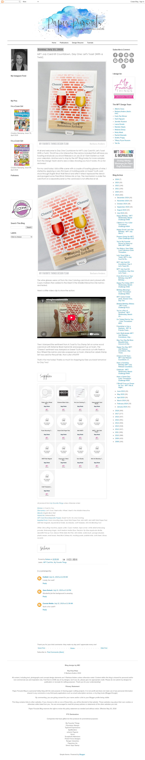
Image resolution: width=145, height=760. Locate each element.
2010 (117, 435)
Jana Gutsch (48, 590)
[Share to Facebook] (74, 559)
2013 (117, 426)
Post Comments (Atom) (55, 652)
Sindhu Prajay (120, 138)
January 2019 (122, 407)
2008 (117, 441)
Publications (64, 43)
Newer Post (41, 648)
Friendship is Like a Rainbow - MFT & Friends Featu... (124, 328)
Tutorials (90, 43)
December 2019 (123, 197)
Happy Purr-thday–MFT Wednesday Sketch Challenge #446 (125, 285)
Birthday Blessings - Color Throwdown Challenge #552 (124, 292)
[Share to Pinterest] (76, 559)
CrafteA (45, 577)
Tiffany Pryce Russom (122, 140)
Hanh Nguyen (120, 119)
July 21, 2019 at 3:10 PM (62, 590)
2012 (117, 429)
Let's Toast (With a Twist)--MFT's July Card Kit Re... (124, 257)
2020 (117, 192)
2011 (117, 432)
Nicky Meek (119, 132)
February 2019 (122, 403)
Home (54, 43)
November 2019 (123, 201)
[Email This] (68, 559)
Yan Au (117, 143)
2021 (117, 189)
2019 (117, 195)
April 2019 (121, 397)
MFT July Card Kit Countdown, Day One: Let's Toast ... (125, 271)
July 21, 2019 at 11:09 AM (58, 577)
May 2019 (121, 394)
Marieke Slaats (120, 127)
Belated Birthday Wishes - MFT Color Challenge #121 (125, 305)
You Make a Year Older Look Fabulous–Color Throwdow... (125, 250)
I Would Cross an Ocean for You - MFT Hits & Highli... (125, 385)
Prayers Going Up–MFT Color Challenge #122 (125, 237)
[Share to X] (72, 559)
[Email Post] (63, 559)
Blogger (82, 754)
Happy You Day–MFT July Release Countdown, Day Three (124, 350)
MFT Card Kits (48, 562)
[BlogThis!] (70, 559)
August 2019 (122, 210)
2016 (117, 417)
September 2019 (123, 207)
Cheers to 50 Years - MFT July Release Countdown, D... (124, 358)
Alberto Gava (119, 109)
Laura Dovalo (119, 124)
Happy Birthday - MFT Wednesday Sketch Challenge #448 (125, 217)
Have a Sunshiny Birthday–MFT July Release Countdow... (125, 364)
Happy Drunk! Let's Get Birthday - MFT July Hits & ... (125, 231)
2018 (117, 410)
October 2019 (122, 204)
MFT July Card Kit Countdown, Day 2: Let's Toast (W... (124, 264)
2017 (117, 414)
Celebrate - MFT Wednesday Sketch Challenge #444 (124, 371)
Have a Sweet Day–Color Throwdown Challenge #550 (124, 378)
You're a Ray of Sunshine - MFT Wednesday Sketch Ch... (124, 313)
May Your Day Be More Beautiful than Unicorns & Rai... (125, 342)
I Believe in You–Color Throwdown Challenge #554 (124, 224)
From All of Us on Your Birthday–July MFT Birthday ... (125, 278)
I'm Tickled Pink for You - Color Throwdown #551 (125, 321)
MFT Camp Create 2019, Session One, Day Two (125, 299)
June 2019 (121, 391)
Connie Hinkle (48, 603)
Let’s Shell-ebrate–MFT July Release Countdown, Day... (125, 335)
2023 (117, 182)
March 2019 (121, 400)
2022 (117, 185)
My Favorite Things (60, 562)
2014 (117, 423)
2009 (117, 438)
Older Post (104, 648)
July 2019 (120, 213)
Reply (45, 583)
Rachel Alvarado (120, 135)
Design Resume (77, 43)
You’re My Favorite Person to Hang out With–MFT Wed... (124, 243)
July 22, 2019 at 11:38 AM (63, 603)
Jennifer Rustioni (121, 121)
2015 (117, 420)
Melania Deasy (120, 130)
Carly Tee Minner (121, 116)
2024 (117, 179)
